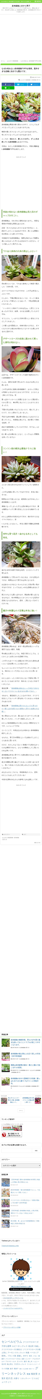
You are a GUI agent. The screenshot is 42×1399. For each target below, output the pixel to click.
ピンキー (28, 1359)
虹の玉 (9, 1378)
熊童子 (16, 1369)
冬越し (37, 1346)
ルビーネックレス (20, 1346)
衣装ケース (31, 1368)
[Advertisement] (21, 36)
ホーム (21, 1110)
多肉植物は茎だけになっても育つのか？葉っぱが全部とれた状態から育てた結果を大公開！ (20, 709)
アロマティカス (10, 1361)
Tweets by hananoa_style (10, 1246)
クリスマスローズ (31, 1342)
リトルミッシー (32, 1364)
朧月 (25, 1361)
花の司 (4, 1364)
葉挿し (4, 1356)
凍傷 (20, 1368)
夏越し (19, 1356)
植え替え (10, 1364)
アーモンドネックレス (16, 1353)
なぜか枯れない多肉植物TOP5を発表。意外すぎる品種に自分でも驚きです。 (20, 69)
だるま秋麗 (25, 1368)
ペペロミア (34, 1353)
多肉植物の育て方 (35, 80)
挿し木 (30, 1361)
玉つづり (20, 1361)
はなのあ (38, 842)
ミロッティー (25, 1378)
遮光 (30, 1356)
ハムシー (36, 1361)
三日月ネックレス (20, 1364)
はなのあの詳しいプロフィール (13, 1298)
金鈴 (23, 1359)
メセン (35, 1356)
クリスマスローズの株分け (12, 1349)
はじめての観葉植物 (25, 80)
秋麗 (27, 1353)
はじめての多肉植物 (35, 1070)
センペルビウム (12, 1341)
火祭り (16, 1378)
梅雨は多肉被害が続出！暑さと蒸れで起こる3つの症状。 (25, 1066)
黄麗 (28, 1374)
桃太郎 (31, 1346)
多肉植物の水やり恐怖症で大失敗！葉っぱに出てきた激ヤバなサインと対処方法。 (25, 1080)
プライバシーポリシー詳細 (11, 1327)
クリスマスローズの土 (13, 1359)
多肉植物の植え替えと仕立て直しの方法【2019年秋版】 (25, 1055)
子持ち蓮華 (6, 1346)
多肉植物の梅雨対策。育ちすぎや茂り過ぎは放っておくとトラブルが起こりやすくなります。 (25, 1042)
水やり (25, 1356)
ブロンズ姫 (12, 1356)
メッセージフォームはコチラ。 (13, 1308)
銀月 (11, 1369)
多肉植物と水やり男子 (21, 6)
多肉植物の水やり (24, 1070)
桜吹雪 (34, 1374)
